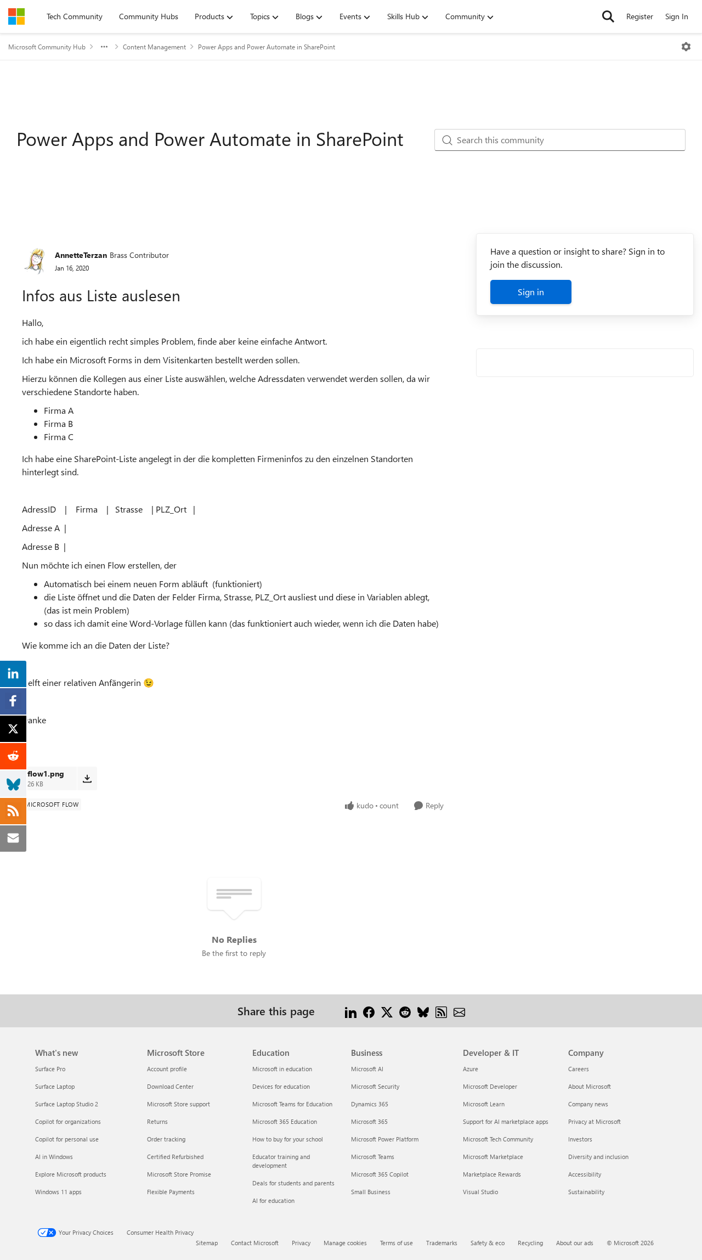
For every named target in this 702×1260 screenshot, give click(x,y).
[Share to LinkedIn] (350, 1010)
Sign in (531, 291)
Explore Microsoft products (70, 1174)
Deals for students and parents (293, 1183)
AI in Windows (54, 1156)
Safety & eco (488, 1243)
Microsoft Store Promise (179, 1174)
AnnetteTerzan (81, 255)
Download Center (170, 1086)
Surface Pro (50, 1069)
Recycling (530, 1243)
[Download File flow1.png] (87, 778)
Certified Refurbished (175, 1156)
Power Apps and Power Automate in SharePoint (266, 46)
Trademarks (441, 1243)
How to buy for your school (287, 1139)
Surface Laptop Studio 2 (66, 1104)
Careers (578, 1069)
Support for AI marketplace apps (505, 1121)
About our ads (574, 1243)
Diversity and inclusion (598, 1156)
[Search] (608, 16)
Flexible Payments (171, 1192)
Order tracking (166, 1139)
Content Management (154, 46)
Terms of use (396, 1243)
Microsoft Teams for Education (292, 1104)
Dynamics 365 (369, 1104)
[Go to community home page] (16, 16)
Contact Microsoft (255, 1243)
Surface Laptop (55, 1086)
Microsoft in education (282, 1069)
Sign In (676, 16)
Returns (157, 1121)
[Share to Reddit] (405, 1010)
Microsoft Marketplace (493, 1156)
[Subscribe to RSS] (441, 1010)
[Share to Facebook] (369, 1010)
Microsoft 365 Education (284, 1121)
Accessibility (584, 1174)
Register (639, 16)
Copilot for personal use (67, 1139)
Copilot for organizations (68, 1121)
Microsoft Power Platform (384, 1139)
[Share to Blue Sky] (423, 1010)
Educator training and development (281, 1160)
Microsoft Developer (490, 1086)
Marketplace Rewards (492, 1174)
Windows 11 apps (58, 1192)
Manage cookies (345, 1243)
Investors (580, 1139)
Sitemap (207, 1243)
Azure (470, 1069)
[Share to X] (387, 1010)
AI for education (273, 1200)
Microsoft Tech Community (498, 1139)
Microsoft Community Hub (47, 46)
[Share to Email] (459, 1010)
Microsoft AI (367, 1069)
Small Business (370, 1192)
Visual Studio (480, 1192)
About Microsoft (589, 1086)
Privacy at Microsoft (594, 1121)
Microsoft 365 (369, 1121)
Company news (588, 1104)
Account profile (167, 1069)
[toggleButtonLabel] (686, 46)
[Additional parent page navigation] (104, 46)
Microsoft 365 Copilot (380, 1174)
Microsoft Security (375, 1086)
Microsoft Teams (372, 1156)
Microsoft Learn (484, 1104)
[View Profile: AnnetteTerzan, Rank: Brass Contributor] (35, 260)
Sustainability (586, 1192)
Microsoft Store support (178, 1104)
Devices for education (281, 1086)
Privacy (301, 1243)
